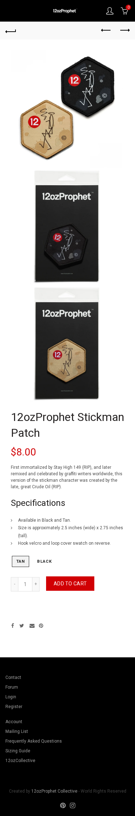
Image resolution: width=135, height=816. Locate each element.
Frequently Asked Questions (33, 741)
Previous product (106, 30)
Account (13, 721)
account (109, 10)
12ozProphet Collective (54, 791)
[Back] (11, 30)
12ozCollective (20, 760)
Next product (124, 30)
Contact (13, 677)
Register (13, 706)
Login (10, 696)
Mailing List (16, 731)
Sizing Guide (17, 750)
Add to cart (70, 583)
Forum (11, 687)
